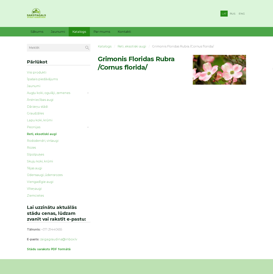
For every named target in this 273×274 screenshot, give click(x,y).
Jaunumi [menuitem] (58, 31)
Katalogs (104, 46)
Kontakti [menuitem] (124, 31)
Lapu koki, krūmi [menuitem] (39, 120)
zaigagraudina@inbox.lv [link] (58, 239)
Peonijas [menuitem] (33, 127)
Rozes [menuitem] (31, 147)
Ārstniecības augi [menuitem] (40, 100)
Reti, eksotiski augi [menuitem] (42, 134)
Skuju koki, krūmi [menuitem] (40, 161)
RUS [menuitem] (232, 13)
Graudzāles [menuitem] (35, 113)
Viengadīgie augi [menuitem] (40, 182)
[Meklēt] (87, 47)
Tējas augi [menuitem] (34, 168)
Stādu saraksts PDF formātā (49, 249)
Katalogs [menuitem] (79, 31)
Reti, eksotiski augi (132, 46)
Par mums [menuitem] (102, 31)
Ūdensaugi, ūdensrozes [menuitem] (45, 175)
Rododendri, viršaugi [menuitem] (43, 140)
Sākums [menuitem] (37, 31)
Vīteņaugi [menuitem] (34, 188)
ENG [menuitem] (242, 13)
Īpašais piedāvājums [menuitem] (42, 79)
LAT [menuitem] (224, 13)
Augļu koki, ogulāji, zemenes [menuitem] (48, 93)
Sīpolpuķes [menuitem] (35, 154)
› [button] (88, 93)
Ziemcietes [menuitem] (35, 195)
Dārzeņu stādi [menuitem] (37, 106)
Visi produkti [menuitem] (36, 72)
